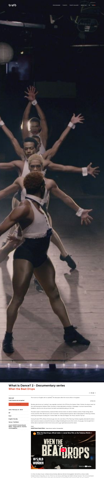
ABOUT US (83, 5)
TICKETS (64, 5)
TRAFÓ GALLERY (73, 5)
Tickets (18, 404)
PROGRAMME (56, 5)
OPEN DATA (92, 2)
